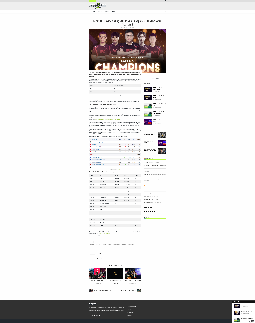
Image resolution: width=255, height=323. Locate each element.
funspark (102, 242)
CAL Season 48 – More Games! (158, 120)
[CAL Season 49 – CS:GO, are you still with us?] (148, 114)
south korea (93, 246)
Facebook (100, 233)
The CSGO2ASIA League (132, 306)
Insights (100, 11)
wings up (106, 246)
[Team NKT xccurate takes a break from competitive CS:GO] (97, 273)
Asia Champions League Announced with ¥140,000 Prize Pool (149, 134)
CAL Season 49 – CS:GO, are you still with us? (159, 112)
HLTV (119, 169)
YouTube (108, 233)
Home (90, 11)
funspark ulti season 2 (95, 244)
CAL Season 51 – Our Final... (247, 311)
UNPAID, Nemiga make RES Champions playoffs (153, 179)
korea (110, 244)
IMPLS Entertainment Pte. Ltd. (129, 320)
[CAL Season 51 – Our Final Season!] (148, 97)
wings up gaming (114, 246)
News (94, 11)
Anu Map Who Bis (147, 199)
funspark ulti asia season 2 (129, 242)
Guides (106, 11)
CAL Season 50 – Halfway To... (247, 318)
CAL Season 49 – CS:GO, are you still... (109, 1)
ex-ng (96, 242)
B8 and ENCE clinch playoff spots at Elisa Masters (153, 170)
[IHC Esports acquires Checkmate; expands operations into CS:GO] (115, 273)
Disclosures (130, 315)
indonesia (105, 244)
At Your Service (147, 196)
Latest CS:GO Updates (150, 185)
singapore (130, 244)
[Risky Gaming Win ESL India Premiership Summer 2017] (162, 151)
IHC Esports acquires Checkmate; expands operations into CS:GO (115, 282)
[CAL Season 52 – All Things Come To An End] (148, 89)
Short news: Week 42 (148, 162)
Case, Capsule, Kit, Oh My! (148, 193)
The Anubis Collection (148, 190)
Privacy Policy (130, 312)
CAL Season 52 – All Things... (247, 305)
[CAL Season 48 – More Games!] (148, 122)
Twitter (104, 233)
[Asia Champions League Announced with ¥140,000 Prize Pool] (162, 135)
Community (113, 11)
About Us (129, 303)
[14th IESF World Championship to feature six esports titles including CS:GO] (133, 273)
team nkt (100, 246)
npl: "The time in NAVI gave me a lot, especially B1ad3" (154, 165)
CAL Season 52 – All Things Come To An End (159, 88)
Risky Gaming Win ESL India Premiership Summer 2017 (150, 150)
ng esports (123, 244)
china (91, 242)
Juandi (123, 27)
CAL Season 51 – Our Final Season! (159, 96)
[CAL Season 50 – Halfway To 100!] (148, 105)
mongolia (116, 244)
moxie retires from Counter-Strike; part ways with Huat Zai (107, 119)
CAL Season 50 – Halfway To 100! (159, 104)
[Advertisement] (142, 6)
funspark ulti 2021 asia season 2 (113, 242)
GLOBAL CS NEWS (149, 158)
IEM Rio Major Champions (148, 202)
